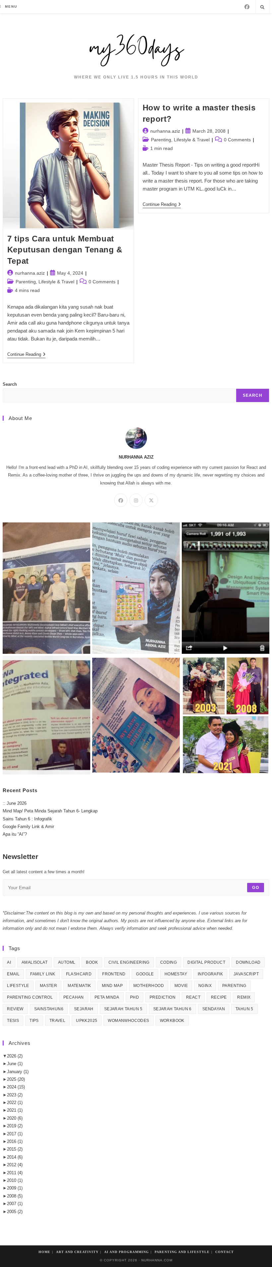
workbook (172, 1020)
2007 (15, 1203)
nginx (205, 985)
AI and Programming (126, 1252)
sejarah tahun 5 (123, 1009)
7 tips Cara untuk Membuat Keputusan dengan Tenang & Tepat (64, 249)
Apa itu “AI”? (15, 834)
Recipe (219, 997)
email (13, 974)
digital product (206, 962)
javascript (246, 974)
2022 (15, 1102)
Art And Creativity (77, 1252)
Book (92, 962)
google (145, 974)
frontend (113, 974)
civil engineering (129, 962)
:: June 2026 (15, 803)
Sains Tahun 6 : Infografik (27, 818)
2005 (15, 1211)
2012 (15, 1164)
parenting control (30, 997)
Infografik (210, 974)
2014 (15, 1157)
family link (42, 974)
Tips (34, 1020)
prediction (162, 997)
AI (9, 962)
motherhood (148, 985)
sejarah (84, 1009)
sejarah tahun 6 (172, 1009)
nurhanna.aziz (30, 273)
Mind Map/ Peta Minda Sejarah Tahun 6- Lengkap (50, 810)
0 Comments (102, 281)
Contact (224, 1252)
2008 (15, 1196)
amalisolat (34, 962)
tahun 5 (244, 1009)
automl (66, 962)
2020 (15, 1118)
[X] (151, 500)
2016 (15, 1141)
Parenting (234, 985)
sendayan (213, 1009)
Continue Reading (26, 355)
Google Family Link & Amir (28, 826)
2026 (15, 1056)
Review (15, 1009)
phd (134, 997)
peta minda (107, 997)
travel (57, 1020)
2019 (15, 1125)
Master (48, 985)
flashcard (79, 974)
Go (255, 887)
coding (168, 962)
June (15, 1063)
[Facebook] (247, 6)
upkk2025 (86, 1020)
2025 (16, 1079)
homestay (176, 974)
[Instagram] (136, 500)
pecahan (73, 997)
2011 (15, 1172)
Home (44, 1252)
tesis (13, 1020)
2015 (15, 1149)
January (18, 1071)
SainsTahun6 (48, 1009)
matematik (79, 985)
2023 (15, 1094)
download (248, 962)
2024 (16, 1086)
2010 (15, 1180)
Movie (181, 985)
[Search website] (262, 7)
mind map (112, 985)
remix (243, 997)
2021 (15, 1110)
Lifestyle (18, 985)
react (193, 997)
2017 (15, 1133)
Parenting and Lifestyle (182, 1252)
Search (10, 384)
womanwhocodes (128, 1020)
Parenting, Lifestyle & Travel (45, 281)
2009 (15, 1188)
